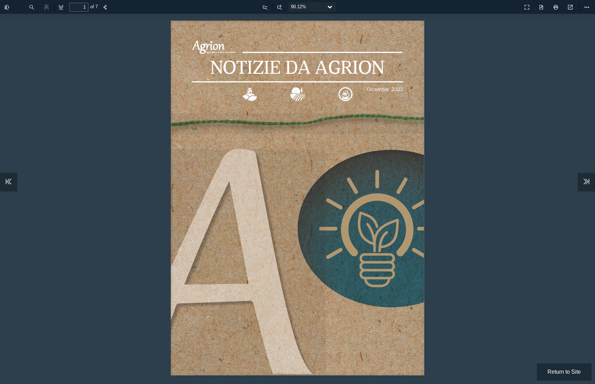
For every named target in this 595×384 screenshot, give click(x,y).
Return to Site (564, 372)
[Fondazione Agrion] (511, 5)
